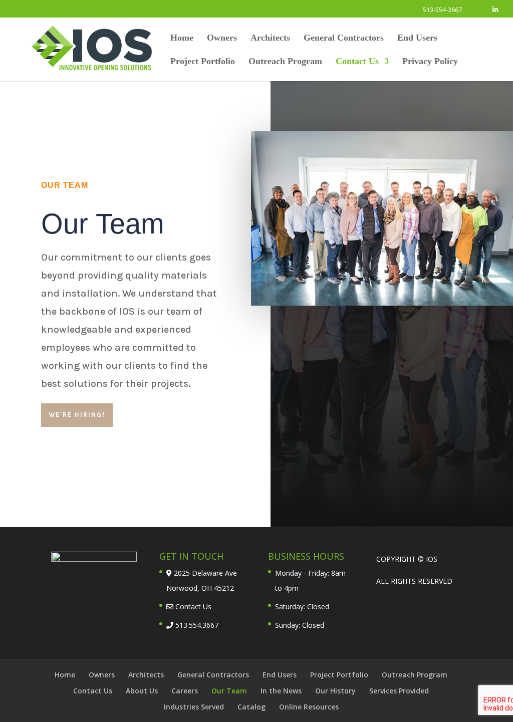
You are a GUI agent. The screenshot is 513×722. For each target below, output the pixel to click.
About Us (142, 690)
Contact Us (357, 62)
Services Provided (399, 690)
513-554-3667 (442, 9)
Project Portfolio (202, 62)
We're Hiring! (77, 414)
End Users (417, 38)
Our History (335, 690)
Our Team (229, 690)
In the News (281, 690)
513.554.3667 (195, 625)
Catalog (251, 706)
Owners (222, 38)
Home (181, 38)
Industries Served (194, 706)
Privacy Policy (430, 62)
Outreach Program (285, 62)
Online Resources (309, 706)
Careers (184, 690)
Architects (270, 38)
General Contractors (344, 38)
